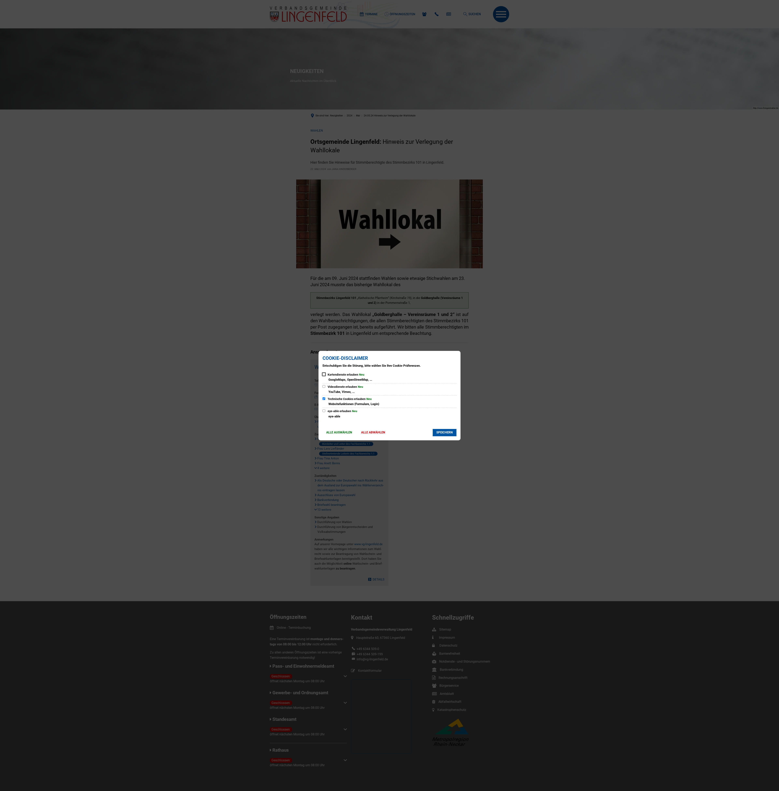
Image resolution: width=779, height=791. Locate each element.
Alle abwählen (373, 432)
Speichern (444, 432)
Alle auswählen (339, 432)
